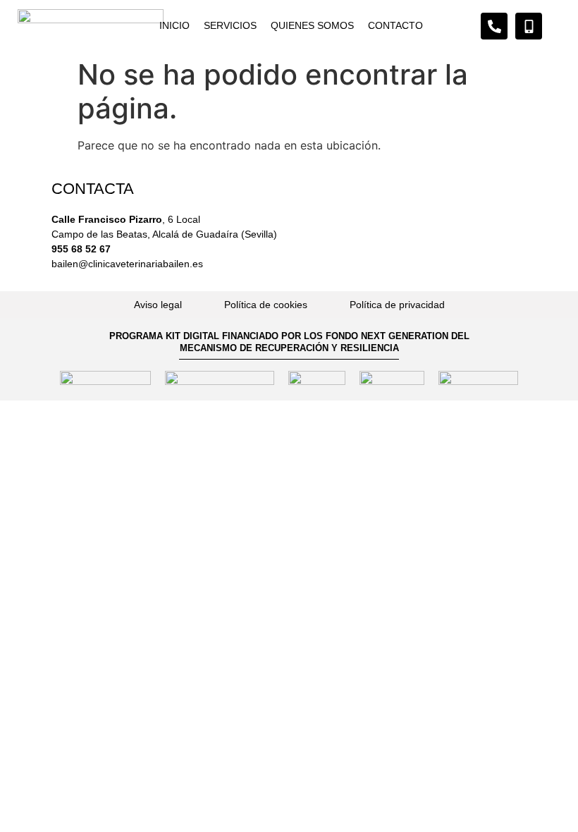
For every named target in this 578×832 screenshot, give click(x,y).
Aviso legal (158, 304)
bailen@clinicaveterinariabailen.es (127, 263)
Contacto (395, 25)
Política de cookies (265, 304)
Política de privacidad (397, 304)
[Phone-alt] (494, 26)
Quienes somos (312, 25)
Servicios (230, 25)
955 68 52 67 (81, 249)
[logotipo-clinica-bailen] (91, 26)
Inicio (174, 25)
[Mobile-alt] (528, 26)
